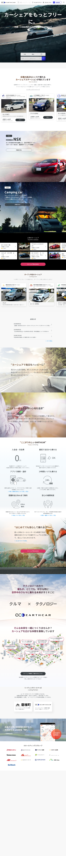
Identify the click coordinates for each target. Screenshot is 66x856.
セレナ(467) (6, 114)
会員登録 (58, 2)
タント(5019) (61, 113)
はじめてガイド (38, 2)
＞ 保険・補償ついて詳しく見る (48, 515)
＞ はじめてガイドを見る (20, 541)
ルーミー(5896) (34, 304)
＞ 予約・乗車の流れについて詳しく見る (18, 491)
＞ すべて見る (48, 341)
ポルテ (4, 303)
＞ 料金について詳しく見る (18, 515)
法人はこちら (48, 2)
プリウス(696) (34, 113)
